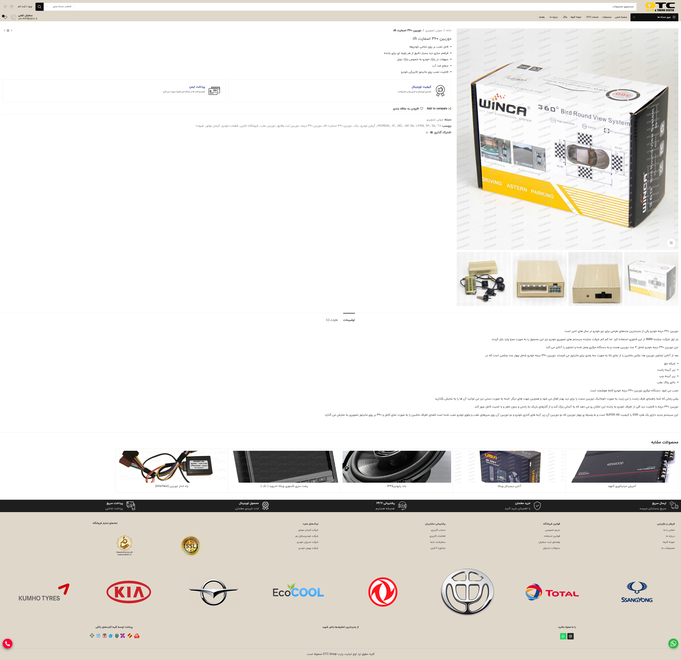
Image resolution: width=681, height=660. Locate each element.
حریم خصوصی (552, 530)
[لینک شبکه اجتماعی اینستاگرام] (11, 6)
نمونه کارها (669, 542)
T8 (439, 126)
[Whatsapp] (563, 636)
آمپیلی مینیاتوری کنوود (622, 486)
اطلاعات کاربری (437, 536)
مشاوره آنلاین (437, 548)
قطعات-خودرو (230, 126)
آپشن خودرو (368, 126)
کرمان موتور (213, 126)
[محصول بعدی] (4, 30)
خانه (448, 30)
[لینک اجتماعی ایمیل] (431, 132)
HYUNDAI (383, 126)
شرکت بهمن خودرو (308, 548)
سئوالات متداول (551, 548)
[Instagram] (570, 636)
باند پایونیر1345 (396, 486)
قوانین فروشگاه (551, 524)
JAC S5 (409, 126)
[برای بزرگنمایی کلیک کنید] (671, 243)
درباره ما (670, 536)
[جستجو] (39, 7)
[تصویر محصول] (509, 467)
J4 (393, 126)
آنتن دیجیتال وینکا (509, 486)
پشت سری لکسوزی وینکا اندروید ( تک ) (284, 486)
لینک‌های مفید (310, 524)
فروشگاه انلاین (249, 126)
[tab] (349, 318)
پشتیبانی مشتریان (435, 524)
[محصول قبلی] (11, 30)
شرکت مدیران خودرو (307, 542)
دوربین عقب (267, 126)
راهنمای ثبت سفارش (549, 542)
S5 (433, 126)
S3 (428, 126)
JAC (399, 126)
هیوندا (200, 126)
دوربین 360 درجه (311, 126)
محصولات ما (668, 548)
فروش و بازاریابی (666, 524)
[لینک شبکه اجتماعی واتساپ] (5, 6)
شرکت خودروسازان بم (306, 536)
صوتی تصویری (433, 30)
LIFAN (420, 126)
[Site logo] (660, 6)
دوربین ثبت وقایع (288, 126)
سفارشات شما (437, 542)
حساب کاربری (438, 530)
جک (356, 126)
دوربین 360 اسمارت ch (338, 126)
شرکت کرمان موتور (308, 530)
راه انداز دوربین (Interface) (171, 486)
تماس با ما (669, 530)
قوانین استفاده (552, 536)
